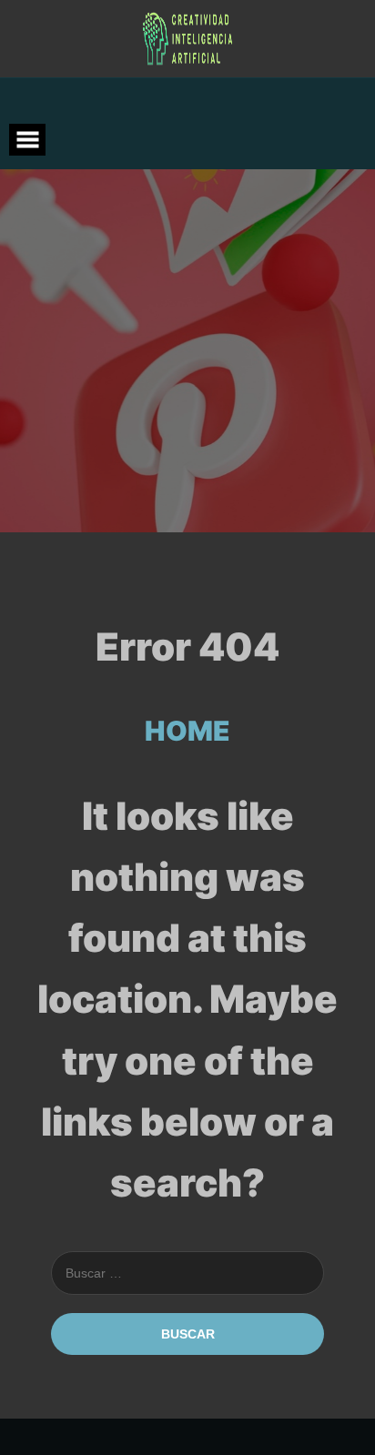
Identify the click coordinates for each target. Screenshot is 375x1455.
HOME (187, 730)
